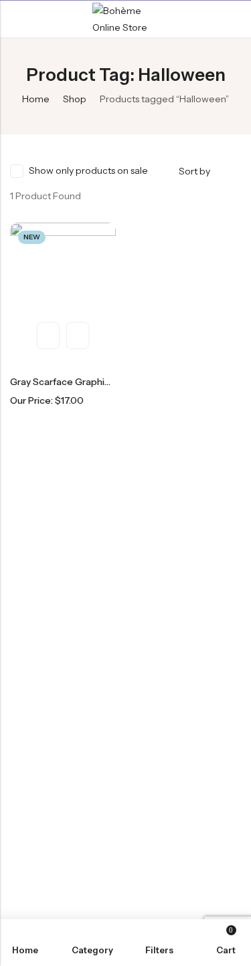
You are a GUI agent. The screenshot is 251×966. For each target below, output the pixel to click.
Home (36, 99)
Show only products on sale (88, 170)
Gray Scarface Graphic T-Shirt (76, 382)
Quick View (48, 335)
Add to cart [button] (77, 335)
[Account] (235, 19)
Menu (14, 19)
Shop (74, 99)
